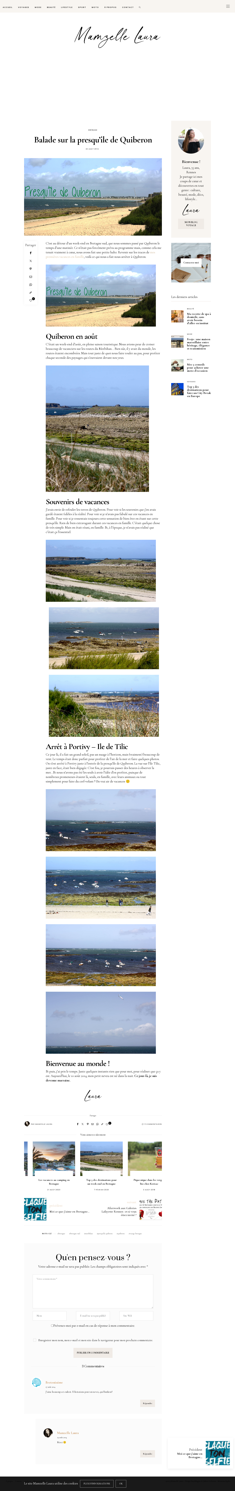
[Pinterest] (30, 269)
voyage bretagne (136, 1233)
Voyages (23, 7)
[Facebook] (30, 253)
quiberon (121, 1233)
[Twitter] (30, 261)
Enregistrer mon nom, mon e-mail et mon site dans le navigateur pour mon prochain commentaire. (95, 1340)
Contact (128, 7)
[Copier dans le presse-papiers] (30, 293)
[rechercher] (140, 6)
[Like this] (30, 300)
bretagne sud (75, 1233)
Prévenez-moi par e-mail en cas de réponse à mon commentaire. (94, 1326)
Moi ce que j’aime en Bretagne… (189, 1455)
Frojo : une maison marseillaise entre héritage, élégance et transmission (198, 343)
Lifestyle (67, 7)
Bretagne (92, 130)
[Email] (30, 277)
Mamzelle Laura (43, 1124)
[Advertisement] (117, 89)
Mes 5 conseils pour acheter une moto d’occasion (198, 368)
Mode (38, 7)
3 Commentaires (153, 1124)
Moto (95, 7)
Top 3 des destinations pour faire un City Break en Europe (199, 391)
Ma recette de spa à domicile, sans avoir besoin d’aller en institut (199, 318)
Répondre (147, 1403)
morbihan (89, 1233)
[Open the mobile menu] (228, 6)
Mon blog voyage (191, 224)
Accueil (8, 7)
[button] (31, 1162)
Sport (82, 7)
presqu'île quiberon (105, 1233)
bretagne (61, 1233)
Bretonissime (54, 1382)
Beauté (51, 7)
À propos (110, 7)
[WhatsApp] (30, 285)
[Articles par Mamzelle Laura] (27, 1124)
